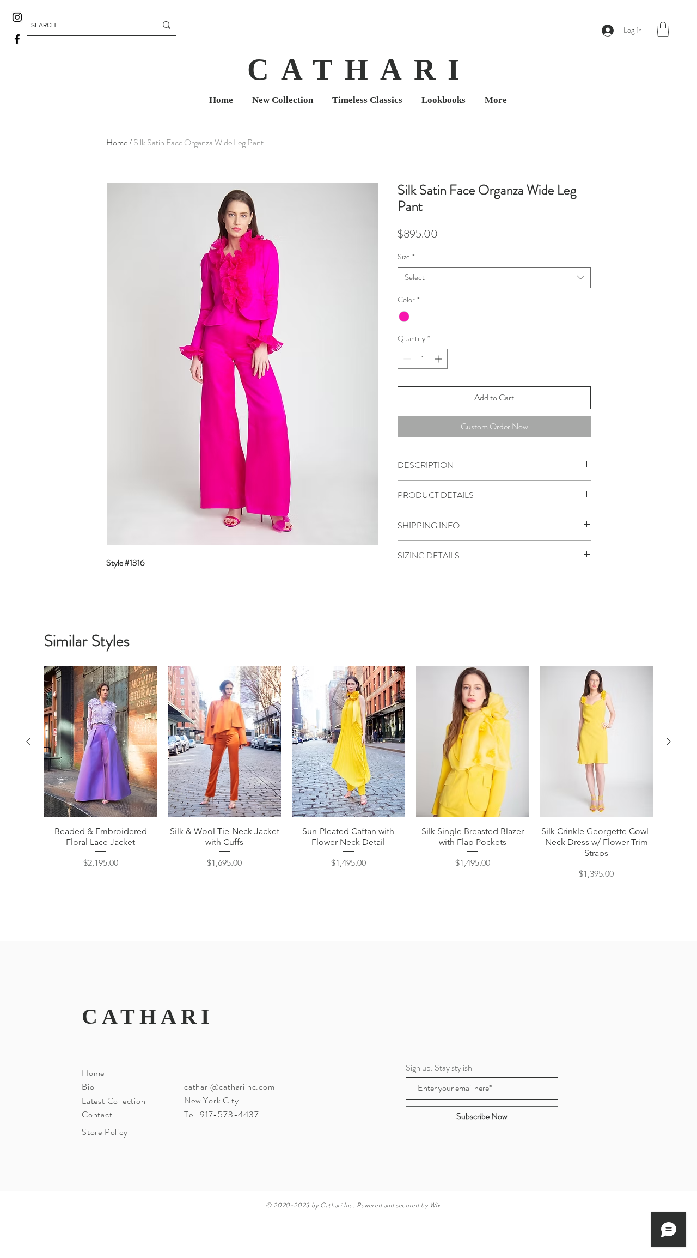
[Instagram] (17, 17)
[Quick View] (100, 741)
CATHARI (148, 1016)
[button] (663, 29)
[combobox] (494, 277)
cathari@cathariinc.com (229, 1086)
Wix (435, 1205)
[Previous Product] (28, 741)
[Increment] (439, 358)
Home (116, 142)
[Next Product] (668, 741)
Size (406, 257)
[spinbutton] (422, 358)
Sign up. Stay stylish (439, 1067)
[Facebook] (17, 39)
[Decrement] (406, 358)
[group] (348, 787)
